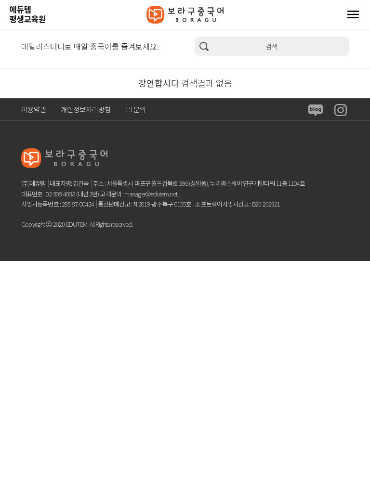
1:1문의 (135, 109)
